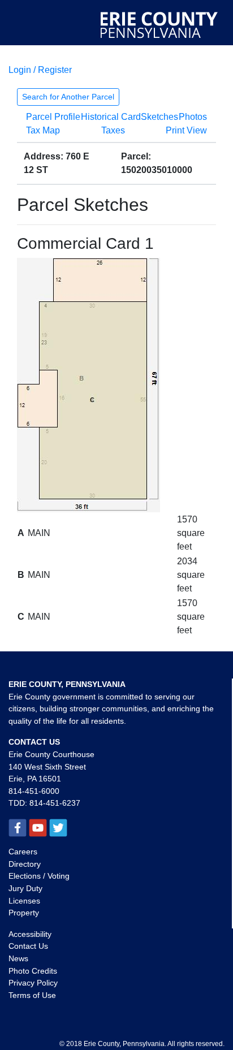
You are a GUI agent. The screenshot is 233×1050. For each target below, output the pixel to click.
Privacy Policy (33, 982)
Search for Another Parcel (68, 96)
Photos (193, 117)
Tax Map (43, 130)
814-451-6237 (54, 802)
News (18, 958)
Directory (24, 863)
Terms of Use (32, 995)
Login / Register (40, 70)
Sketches (159, 117)
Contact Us (28, 945)
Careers (22, 851)
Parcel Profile (53, 117)
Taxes (113, 130)
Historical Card (111, 117)
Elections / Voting (39, 875)
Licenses (24, 900)
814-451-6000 (33, 791)
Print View (186, 130)
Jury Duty (25, 888)
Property (23, 912)
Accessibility (29, 934)
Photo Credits (32, 970)
